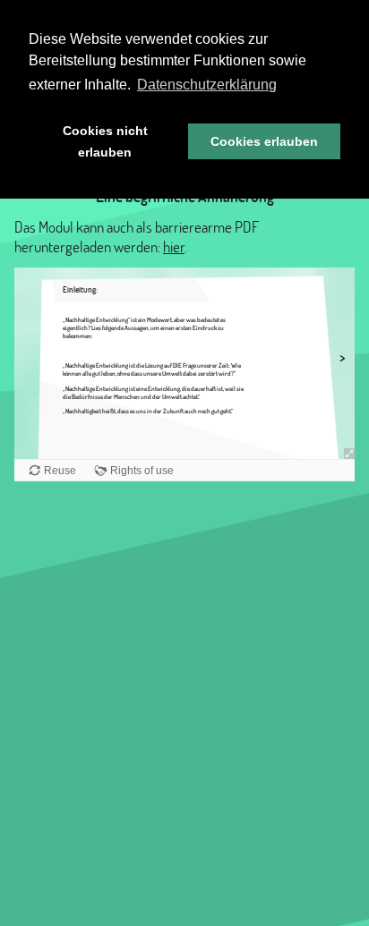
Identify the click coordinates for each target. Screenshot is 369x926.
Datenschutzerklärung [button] (207, 84)
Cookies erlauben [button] (264, 141)
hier (173, 246)
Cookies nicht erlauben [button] (105, 141)
